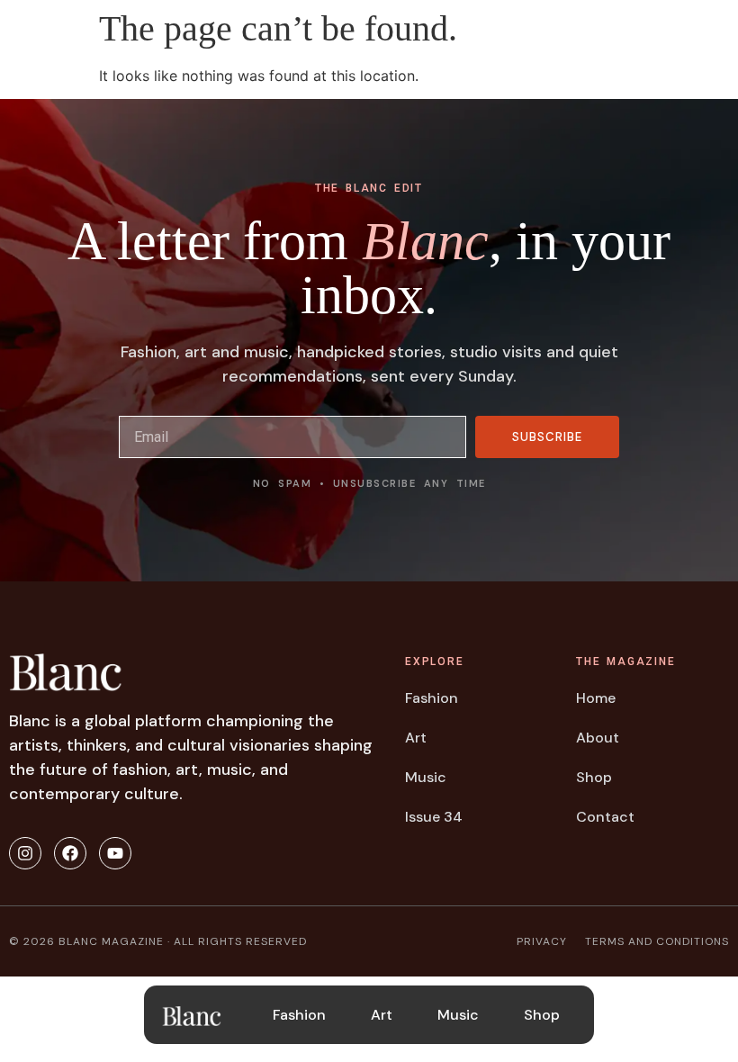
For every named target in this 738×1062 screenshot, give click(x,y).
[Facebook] (70, 853)
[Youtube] (115, 853)
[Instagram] (25, 853)
